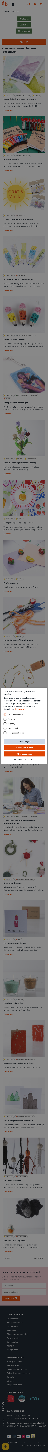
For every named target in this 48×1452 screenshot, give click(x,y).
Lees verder (20, 709)
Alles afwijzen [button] (24, 741)
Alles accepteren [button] (25, 754)
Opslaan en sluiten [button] (24, 747)
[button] (24, 759)
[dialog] (24, 726)
